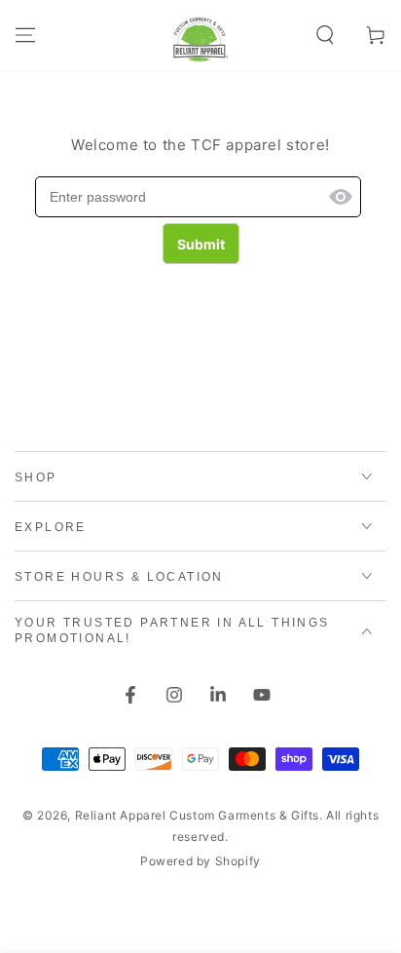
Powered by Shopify (200, 861)
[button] (325, 35)
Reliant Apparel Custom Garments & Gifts (197, 815)
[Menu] (25, 35)
